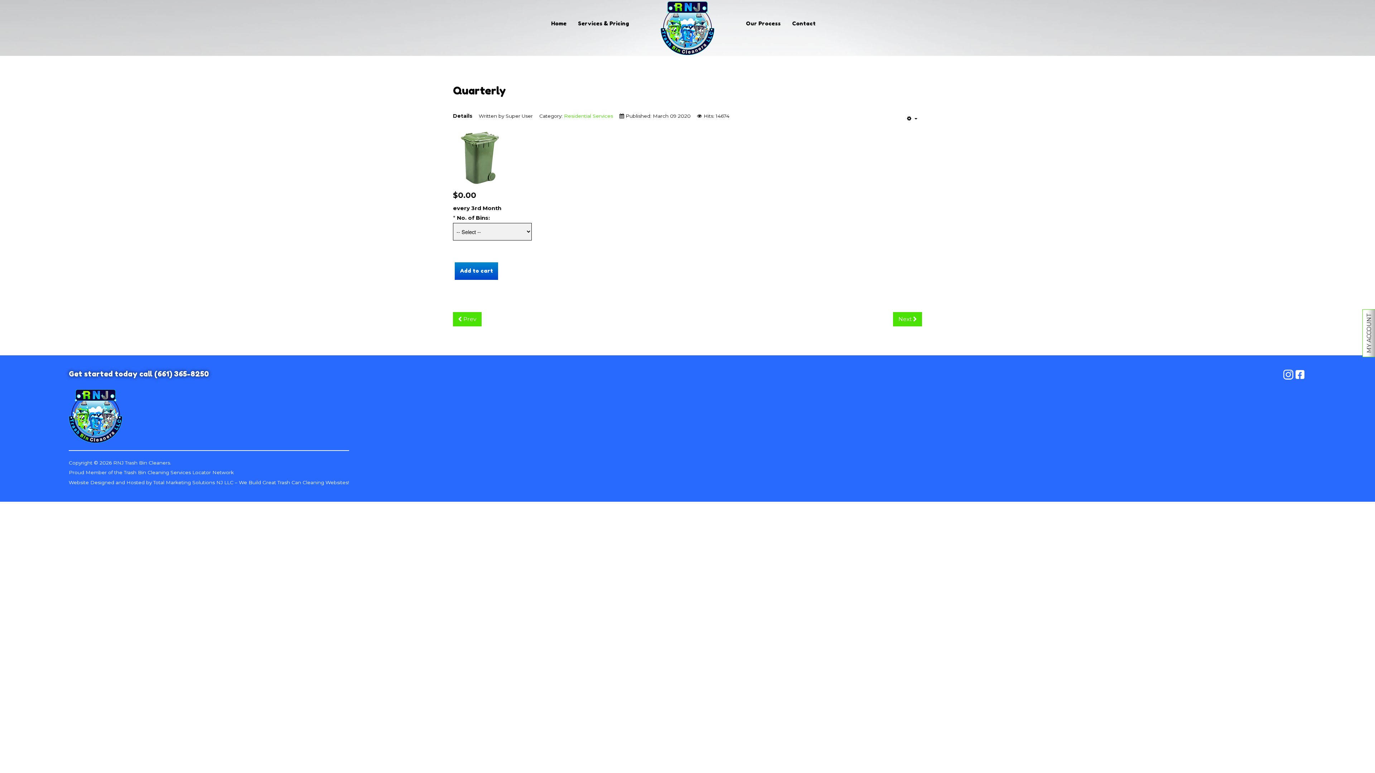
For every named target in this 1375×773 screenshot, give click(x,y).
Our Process (763, 23)
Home (558, 23)
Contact (804, 23)
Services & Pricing (603, 23)
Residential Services (588, 116)
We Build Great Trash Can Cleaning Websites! (294, 482)
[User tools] (912, 118)
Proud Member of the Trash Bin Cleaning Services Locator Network (151, 472)
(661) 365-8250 (181, 373)
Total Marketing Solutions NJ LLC (193, 482)
